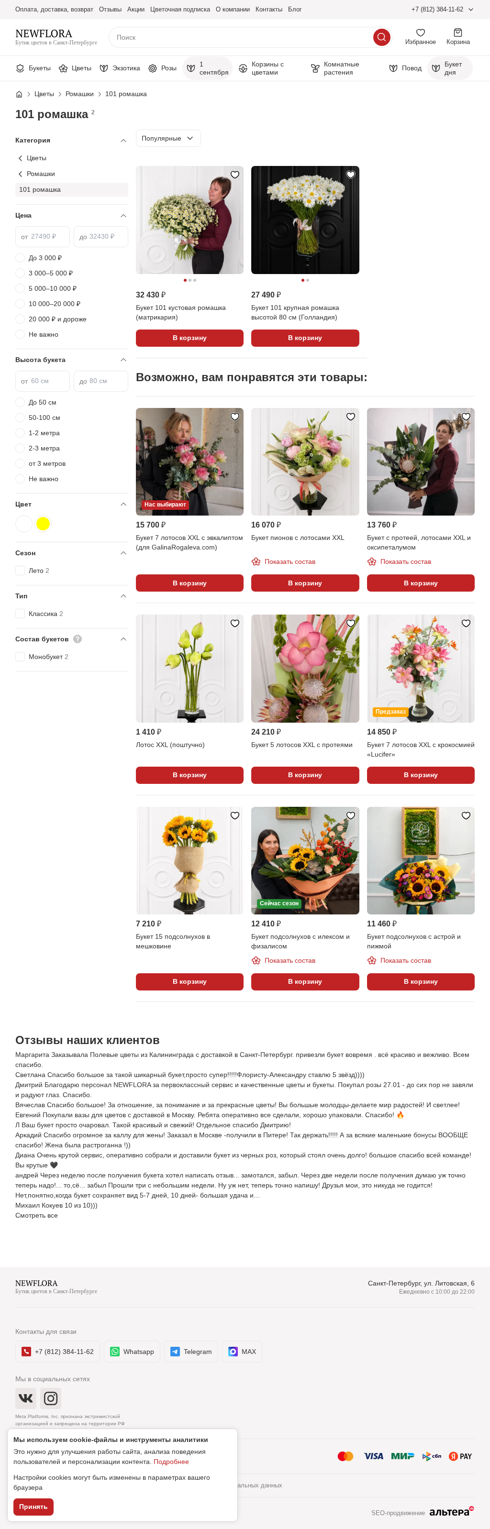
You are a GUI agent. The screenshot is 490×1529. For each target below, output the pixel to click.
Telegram (198, 1351)
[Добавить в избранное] (235, 174)
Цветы (36, 158)
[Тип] (71, 596)
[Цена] (71, 215)
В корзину (190, 337)
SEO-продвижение (398, 1513)
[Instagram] (50, 1398)
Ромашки (41, 173)
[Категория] (71, 140)
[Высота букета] (71, 360)
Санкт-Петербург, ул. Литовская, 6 (421, 1283)
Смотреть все (36, 1215)
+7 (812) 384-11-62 (437, 9)
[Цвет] (71, 504)
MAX (249, 1351)
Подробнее (171, 1461)
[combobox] (168, 138)
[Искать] (381, 37)
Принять (33, 1506)
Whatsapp (138, 1351)
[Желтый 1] (43, 523)
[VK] (25, 1398)
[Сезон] (71, 553)
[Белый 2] (24, 523)
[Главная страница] (24, 94)
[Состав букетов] (71, 639)
